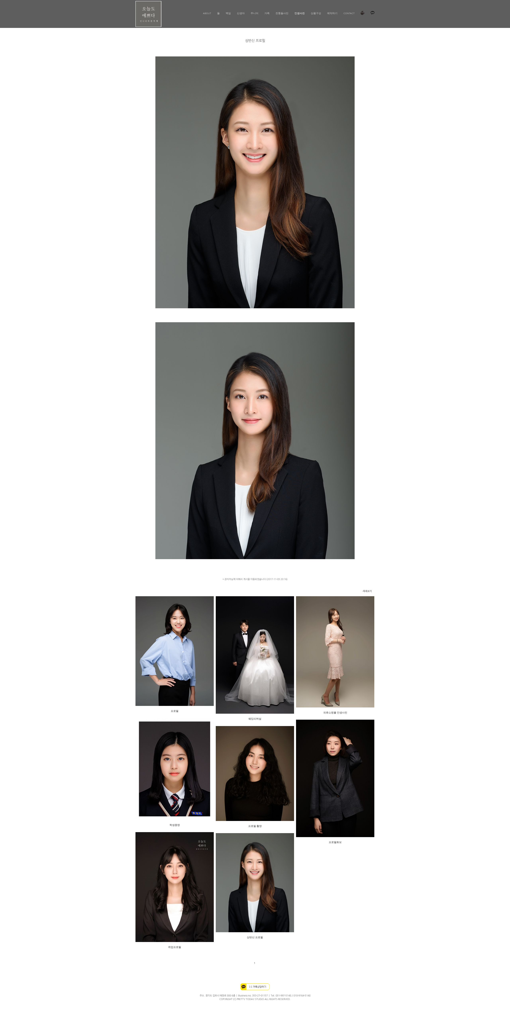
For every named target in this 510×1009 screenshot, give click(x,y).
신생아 (241, 13)
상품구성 (316, 13)
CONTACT (349, 13)
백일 (228, 13)
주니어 (254, 13)
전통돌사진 (282, 13)
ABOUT (207, 13)
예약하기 (332, 13)
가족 (267, 13)
